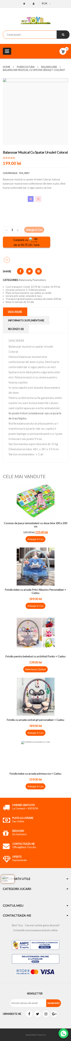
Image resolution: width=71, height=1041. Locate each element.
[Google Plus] (54, 1014)
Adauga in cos (34, 229)
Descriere (15, 311)
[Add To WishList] (7, 260)
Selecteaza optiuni (35, 669)
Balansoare (49, 66)
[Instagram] (46, 1014)
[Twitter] (37, 1014)
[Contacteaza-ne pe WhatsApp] (63, 1033)
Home (6, 66)
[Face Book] (29, 1014)
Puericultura (26, 66)
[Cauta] (63, 34)
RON (44, 3)
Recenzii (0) (16, 328)
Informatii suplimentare (26, 320)
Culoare (7, 197)
